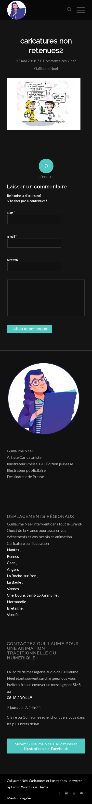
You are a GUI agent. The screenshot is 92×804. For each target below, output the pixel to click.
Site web (12, 259)
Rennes (13, 556)
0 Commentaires (53, 61)
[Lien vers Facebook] (59, 793)
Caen (11, 562)
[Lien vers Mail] (81, 793)
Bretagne (15, 608)
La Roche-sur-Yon (21, 575)
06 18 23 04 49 (19, 697)
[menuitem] (67, 10)
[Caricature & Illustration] (38, 10)
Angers (13, 569)
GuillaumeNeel (46, 68)
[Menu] (78, 10)
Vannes (13, 588)
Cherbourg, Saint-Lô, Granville (32, 595)
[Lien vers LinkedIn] (66, 793)
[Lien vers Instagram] (74, 793)
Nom (11, 213)
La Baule (14, 582)
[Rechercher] (67, 10)
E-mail (12, 236)
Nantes (13, 549)
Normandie (16, 601)
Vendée (13, 614)
